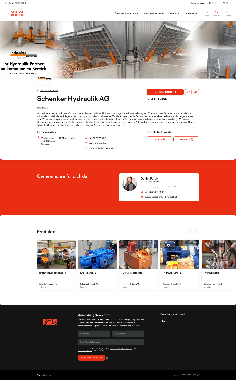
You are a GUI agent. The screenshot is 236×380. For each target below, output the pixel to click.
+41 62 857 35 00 (97, 138)
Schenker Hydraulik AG (48, 284)
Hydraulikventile (212, 272)
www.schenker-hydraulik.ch (103, 147)
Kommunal (42, 107)
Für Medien (213, 3)
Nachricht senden (97, 143)
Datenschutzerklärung (85, 351)
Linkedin (158, 139)
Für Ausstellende (197, 3)
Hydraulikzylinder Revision (52, 272)
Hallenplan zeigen (163, 92)
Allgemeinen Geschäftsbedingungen (121, 349)
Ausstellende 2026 (153, 13)
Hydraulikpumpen (172, 272)
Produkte (174, 13)
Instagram (184, 139)
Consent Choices (44, 375)
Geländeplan (191, 13)
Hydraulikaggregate (131, 272)
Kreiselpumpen (88, 272)
